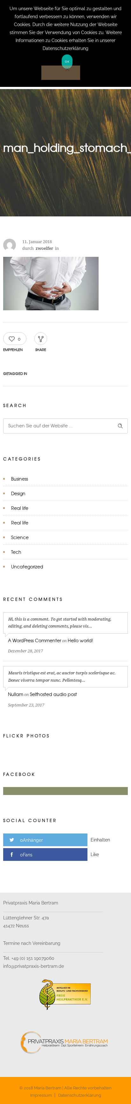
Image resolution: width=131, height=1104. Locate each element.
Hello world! (80, 640)
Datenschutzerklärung (79, 1095)
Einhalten (100, 839)
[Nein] (60, 73)
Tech (16, 552)
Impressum (41, 1095)
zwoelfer (44, 248)
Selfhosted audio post (53, 694)
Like (95, 854)
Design (18, 493)
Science (20, 537)
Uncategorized (27, 566)
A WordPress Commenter (34, 640)
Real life (19, 508)
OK (67, 61)
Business (19, 478)
